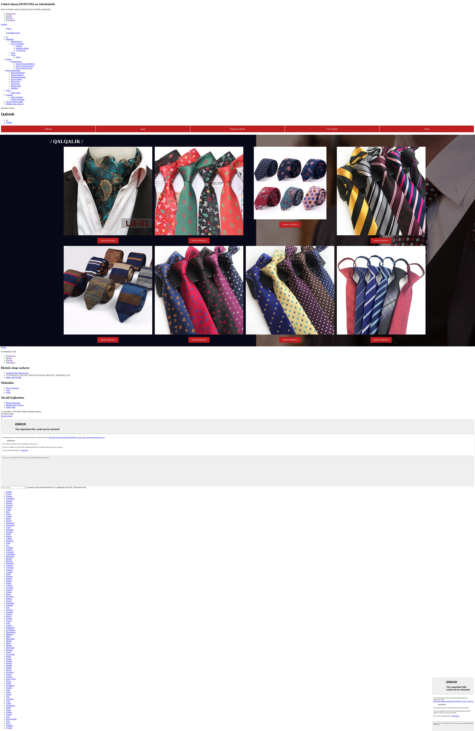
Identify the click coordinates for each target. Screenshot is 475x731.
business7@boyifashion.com (17, 373)
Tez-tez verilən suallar (14, 102)
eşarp (13, 53)
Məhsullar (10, 39)
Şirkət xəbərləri (17, 97)
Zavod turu (15, 84)
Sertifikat (14, 88)
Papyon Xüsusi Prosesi (25, 66)
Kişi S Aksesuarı (17, 44)
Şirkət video (15, 93)
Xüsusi (8, 59)
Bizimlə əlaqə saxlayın (15, 104)
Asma (13, 55)
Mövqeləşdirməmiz (18, 77)
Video (8, 90)
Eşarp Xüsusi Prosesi (24, 68)
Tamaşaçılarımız (17, 75)
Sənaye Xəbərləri (17, 99)
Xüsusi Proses (16, 61)
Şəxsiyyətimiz (16, 79)
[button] (48, 129)
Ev (7, 37)
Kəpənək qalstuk (22, 48)
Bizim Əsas (15, 82)
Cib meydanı (21, 50)
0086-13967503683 (13, 377)
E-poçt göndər (6, 416)
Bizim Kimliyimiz (18, 73)
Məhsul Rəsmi (16, 41)
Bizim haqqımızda (13, 70)
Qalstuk (19, 46)
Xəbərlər (9, 95)
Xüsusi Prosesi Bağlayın (25, 64)
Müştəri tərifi (16, 86)
